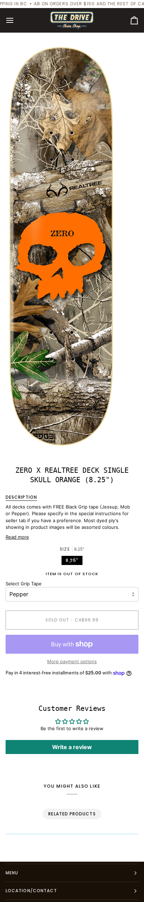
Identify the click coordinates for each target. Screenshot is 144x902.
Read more (17, 537)
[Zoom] (13, 442)
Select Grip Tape (24, 583)
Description (21, 497)
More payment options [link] (72, 661)
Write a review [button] (72, 746)
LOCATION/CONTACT (31, 891)
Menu (12, 873)
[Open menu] (16, 20)
